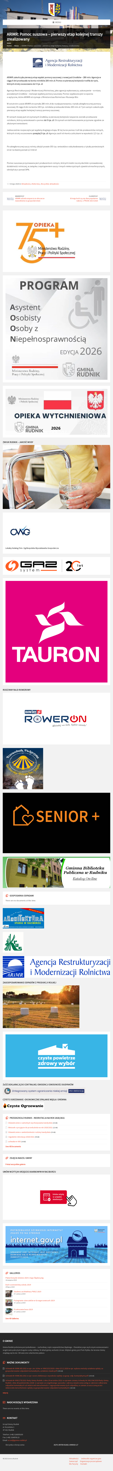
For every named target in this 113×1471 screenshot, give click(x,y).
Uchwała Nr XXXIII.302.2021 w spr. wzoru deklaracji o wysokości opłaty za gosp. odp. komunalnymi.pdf (47, 1375)
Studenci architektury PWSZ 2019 (27, 1291)
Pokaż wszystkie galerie (15, 1164)
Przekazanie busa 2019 (23, 1309)
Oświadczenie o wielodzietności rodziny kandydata (29, 1132)
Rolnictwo (36, 184)
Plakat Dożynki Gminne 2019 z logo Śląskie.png (25, 1278)
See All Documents (13, 1146)
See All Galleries (12, 1318)
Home (9, 45)
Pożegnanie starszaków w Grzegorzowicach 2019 (34, 1300)
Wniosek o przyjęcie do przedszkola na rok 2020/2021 (30, 1127)
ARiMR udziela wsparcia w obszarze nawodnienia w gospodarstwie (30, 199)
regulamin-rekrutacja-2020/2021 (21, 1137)
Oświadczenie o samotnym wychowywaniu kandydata (30, 1123)
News (16, 45)
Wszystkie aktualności (50, 184)
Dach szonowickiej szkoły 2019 (18, 1284)
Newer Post (19, 196)
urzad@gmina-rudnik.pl (17, 1440)
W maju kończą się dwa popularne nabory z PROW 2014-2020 (84, 199)
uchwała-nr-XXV (14, 1141)
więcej (5, 1393)
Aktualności (26, 184)
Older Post (93, 196)
